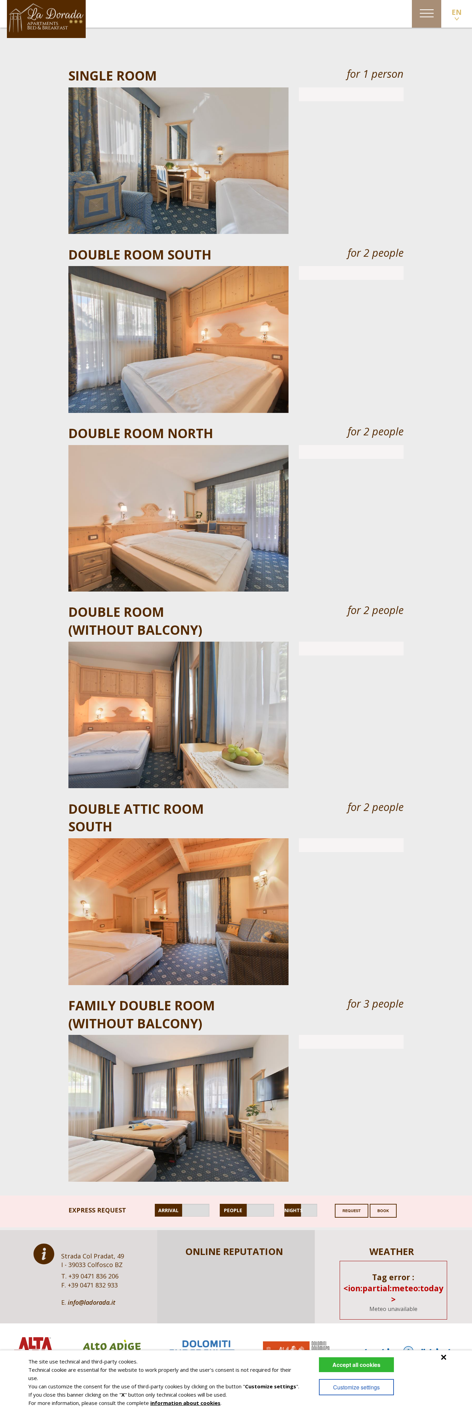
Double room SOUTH (139, 254)
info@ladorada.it (91, 1302)
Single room (112, 75)
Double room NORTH (140, 433)
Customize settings (356, 1387)
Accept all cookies (356, 1365)
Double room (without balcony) (135, 621)
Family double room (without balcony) (141, 1014)
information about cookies (185, 1402)
